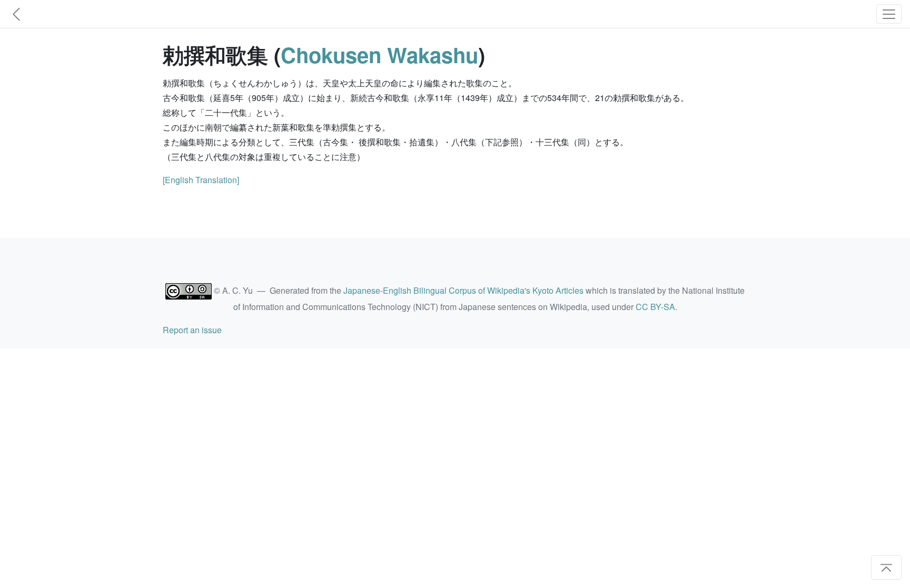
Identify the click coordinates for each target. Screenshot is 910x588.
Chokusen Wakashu (379, 54)
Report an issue (192, 330)
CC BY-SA (655, 307)
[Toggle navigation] (889, 14)
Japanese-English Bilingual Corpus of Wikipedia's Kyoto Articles (463, 290)
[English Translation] (201, 180)
